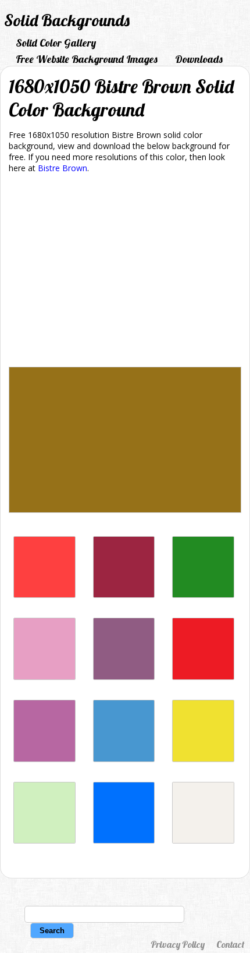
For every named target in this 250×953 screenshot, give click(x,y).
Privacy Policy (178, 944)
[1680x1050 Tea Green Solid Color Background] (44, 840)
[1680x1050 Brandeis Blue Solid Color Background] (124, 840)
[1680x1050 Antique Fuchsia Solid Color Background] (124, 676)
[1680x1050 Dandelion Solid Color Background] (203, 758)
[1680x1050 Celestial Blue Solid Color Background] (124, 758)
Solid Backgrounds (67, 20)
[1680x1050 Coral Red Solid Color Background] (44, 594)
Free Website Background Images (87, 59)
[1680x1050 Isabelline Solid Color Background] (203, 840)
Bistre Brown (62, 167)
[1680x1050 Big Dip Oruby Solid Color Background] (124, 594)
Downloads (199, 59)
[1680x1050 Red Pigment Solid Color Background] (203, 676)
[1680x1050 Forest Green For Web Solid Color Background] (203, 594)
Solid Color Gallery (56, 42)
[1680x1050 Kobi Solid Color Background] (44, 676)
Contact (230, 944)
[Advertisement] (125, 272)
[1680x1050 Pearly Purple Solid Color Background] (44, 758)
